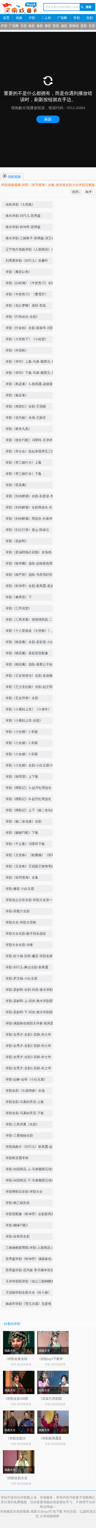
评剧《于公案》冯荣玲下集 (25, 844)
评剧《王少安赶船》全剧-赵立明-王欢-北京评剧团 (31, 688)
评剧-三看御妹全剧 (19, 1135)
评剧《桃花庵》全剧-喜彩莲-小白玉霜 (31, 643)
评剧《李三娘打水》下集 (23, 474)
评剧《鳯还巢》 (17, 395)
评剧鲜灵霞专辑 (17, 1158)
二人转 (46, 18)
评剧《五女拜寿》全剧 (22, 698)
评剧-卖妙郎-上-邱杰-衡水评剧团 (29, 1001)
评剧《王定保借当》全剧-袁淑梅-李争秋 (31, 676)
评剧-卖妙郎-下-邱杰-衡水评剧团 (29, 1012)
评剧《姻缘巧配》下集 (22, 832)
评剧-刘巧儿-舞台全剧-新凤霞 (27, 967)
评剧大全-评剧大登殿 (21, 922)
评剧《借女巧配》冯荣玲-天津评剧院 (31, 441)
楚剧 (83, 26)
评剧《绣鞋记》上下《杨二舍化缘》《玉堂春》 (32, 811)
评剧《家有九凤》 (19, 429)
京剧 (23, 26)
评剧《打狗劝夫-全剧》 (22, 316)
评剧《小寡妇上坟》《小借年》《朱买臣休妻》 (32, 710)
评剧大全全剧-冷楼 (19, 945)
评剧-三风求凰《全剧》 (22, 1124)
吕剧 (92, 26)
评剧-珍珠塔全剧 (18, 1236)
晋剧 (56, 26)
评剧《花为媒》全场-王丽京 (26, 417)
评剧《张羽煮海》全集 (22, 877)
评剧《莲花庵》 (17, 485)
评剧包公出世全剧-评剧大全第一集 (31, 900)
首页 (6, 18)
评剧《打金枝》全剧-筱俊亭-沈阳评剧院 (31, 329)
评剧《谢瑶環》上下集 (22, 776)
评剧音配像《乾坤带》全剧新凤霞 (30, 1214)
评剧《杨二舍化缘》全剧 (23, 821)
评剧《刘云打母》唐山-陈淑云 (27, 530)
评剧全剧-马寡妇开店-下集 (25, 1113)
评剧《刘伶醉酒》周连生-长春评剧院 (31, 519)
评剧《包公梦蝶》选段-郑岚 (26, 305)
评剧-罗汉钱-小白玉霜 (21, 978)
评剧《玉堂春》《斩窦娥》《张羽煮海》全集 (32, 856)
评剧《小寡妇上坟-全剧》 (24, 720)
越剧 (64, 26)
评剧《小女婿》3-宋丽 (22, 754)
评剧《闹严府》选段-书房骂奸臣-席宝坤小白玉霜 (31, 575)
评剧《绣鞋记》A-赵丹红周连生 (28, 788)
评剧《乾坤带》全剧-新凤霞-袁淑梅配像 (31, 587)
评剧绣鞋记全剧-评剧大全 (24, 1191)
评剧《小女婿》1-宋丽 (22, 732)
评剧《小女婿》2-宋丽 (22, 743)
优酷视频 (14, 177)
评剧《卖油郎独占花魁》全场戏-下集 (31, 553)
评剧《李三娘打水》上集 (23, 462)
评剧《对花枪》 (17, 350)
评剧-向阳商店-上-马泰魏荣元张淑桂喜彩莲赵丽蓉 (30, 1170)
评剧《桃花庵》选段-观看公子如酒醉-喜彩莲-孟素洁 (31, 665)
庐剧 (32, 18)
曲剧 (31, 26)
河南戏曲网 (19, 8)
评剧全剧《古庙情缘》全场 (25, 1090)
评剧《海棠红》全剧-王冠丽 (26, 406)
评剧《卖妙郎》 (17, 541)
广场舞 (62, 18)
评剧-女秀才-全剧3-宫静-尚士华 (28, 1057)
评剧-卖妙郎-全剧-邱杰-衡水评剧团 (31, 989)
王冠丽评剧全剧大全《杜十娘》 (28, 1292)
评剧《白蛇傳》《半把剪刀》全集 (30, 283)
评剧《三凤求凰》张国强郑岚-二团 (31, 619)
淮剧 (89, 18)
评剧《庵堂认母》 (19, 272)
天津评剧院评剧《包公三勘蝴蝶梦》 (32, 1281)
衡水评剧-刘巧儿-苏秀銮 (23, 216)
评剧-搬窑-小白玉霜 (20, 889)
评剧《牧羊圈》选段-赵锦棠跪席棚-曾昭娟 (31, 564)
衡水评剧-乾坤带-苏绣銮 (23, 227)
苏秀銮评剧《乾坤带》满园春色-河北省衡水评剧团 (31, 1260)
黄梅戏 (74, 26)
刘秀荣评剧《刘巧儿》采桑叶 (27, 260)
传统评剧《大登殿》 (20, 204)
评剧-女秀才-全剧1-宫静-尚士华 (28, 1034)
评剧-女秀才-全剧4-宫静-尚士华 (28, 1068)
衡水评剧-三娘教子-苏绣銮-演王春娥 (30, 239)
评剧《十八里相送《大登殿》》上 (30, 631)
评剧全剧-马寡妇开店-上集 (25, 1102)
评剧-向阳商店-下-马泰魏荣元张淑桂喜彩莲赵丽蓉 (30, 1181)
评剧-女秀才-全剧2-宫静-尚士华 (28, 1046)
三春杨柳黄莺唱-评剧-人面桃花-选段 (30, 1248)
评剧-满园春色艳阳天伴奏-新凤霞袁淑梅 (31, 1024)
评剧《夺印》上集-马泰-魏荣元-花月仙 (30, 362)
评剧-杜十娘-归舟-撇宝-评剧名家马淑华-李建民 (31, 957)
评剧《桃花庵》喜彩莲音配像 (27, 653)
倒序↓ (76, 192)
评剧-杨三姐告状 (18, 1203)
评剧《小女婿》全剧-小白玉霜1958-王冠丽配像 (31, 766)
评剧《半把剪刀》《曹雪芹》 (27, 294)
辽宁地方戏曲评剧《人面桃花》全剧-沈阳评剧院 (30, 250)
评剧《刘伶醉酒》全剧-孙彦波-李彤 (31, 496)
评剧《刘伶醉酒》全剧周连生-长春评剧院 (31, 508)
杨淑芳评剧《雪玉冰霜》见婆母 (28, 1304)
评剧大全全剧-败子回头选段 (26, 933)
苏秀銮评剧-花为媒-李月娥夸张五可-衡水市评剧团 (30, 1271)
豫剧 (40, 26)
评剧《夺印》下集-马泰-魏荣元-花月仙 (30, 373)
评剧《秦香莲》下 (19, 597)
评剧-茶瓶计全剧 (18, 911)
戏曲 (19, 18)
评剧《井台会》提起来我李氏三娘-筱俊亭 (31, 452)
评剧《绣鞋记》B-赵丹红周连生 (28, 799)
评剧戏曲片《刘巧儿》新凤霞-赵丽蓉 (31, 1147)
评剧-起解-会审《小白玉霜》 (26, 1079)
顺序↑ (89, 192)
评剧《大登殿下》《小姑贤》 (27, 339)
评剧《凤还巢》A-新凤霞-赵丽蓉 (29, 384)
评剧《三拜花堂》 (19, 608)
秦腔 (48, 26)
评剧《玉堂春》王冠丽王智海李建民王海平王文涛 (32, 867)
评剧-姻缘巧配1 (17, 1225)
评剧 (76, 18)
